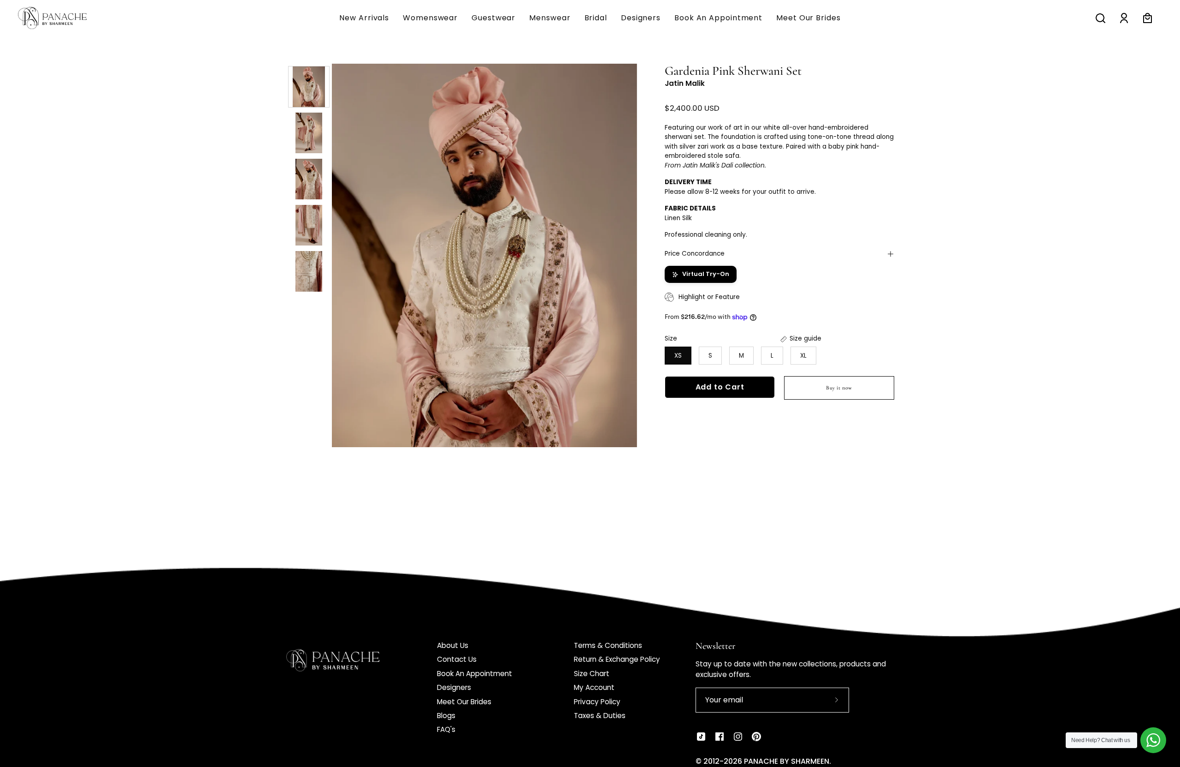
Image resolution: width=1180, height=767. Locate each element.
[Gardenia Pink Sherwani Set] (309, 87)
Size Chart (591, 673)
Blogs (446, 715)
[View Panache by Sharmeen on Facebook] (719, 736)
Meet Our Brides (464, 702)
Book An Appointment (474, 673)
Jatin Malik (685, 84)
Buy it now (839, 387)
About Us (452, 645)
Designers (454, 687)
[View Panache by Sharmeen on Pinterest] (756, 736)
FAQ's (446, 729)
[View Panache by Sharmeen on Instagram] (737, 736)
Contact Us (457, 659)
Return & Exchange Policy (617, 659)
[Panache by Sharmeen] (62, 18)
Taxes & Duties (599, 715)
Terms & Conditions (608, 645)
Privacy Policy (597, 702)
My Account (594, 687)
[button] (549, 18)
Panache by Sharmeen (786, 761)
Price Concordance (695, 253)
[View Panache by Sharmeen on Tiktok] (701, 736)
